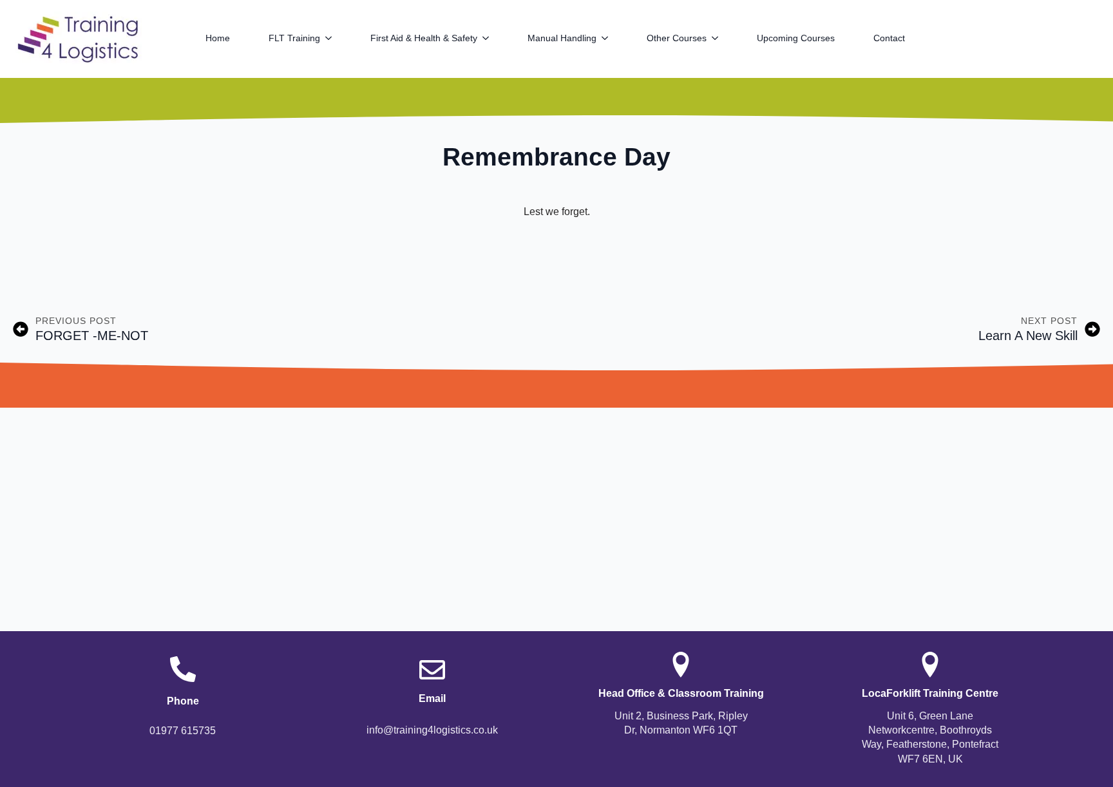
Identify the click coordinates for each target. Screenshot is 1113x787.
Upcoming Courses (796, 38)
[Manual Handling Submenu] (611, 38)
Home (217, 38)
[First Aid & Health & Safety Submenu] (492, 38)
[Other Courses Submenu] (722, 38)
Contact (889, 38)
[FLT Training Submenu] (335, 38)
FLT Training (294, 38)
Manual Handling (562, 38)
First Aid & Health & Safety (423, 38)
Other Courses (677, 38)
